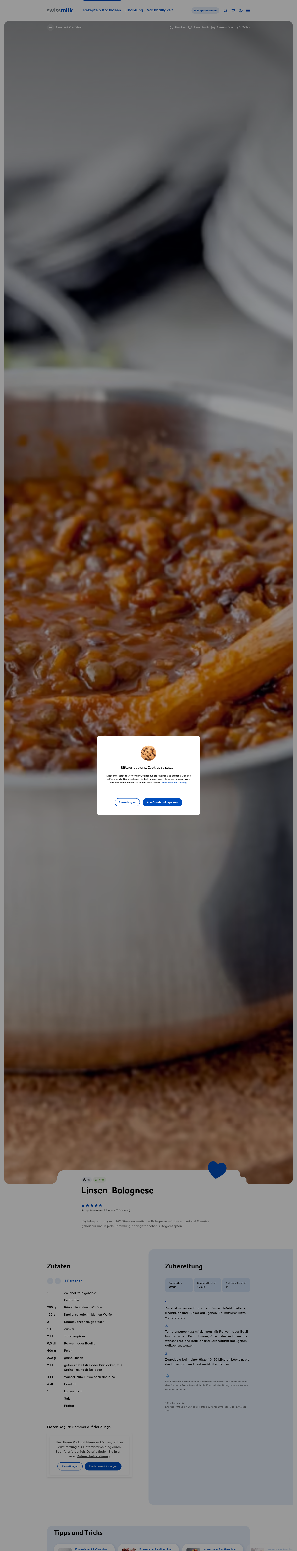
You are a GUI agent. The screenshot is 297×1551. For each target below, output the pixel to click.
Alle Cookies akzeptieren (162, 802)
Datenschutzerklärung (174, 782)
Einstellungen (127, 802)
